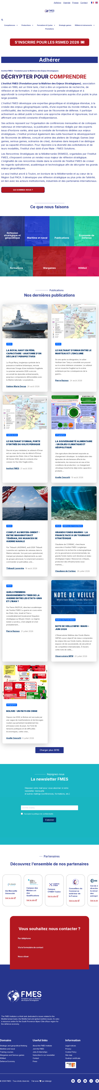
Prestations (49, 29)
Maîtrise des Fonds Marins (72, 526)
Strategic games (65, 25)
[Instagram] (91, 1081)
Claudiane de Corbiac (65, 571)
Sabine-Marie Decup (16, 386)
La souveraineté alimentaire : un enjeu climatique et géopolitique (73, 444)
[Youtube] (85, 1081)
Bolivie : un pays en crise (21, 711)
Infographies (60, 435)
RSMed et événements (83, 25)
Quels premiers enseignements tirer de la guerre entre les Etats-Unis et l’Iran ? (24, 597)
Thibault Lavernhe (15, 568)
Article (9, 344)
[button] (2, 20)
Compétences (9, 25)
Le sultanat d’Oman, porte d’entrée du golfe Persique (23, 443)
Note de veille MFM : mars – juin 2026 (72, 627)
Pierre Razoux (62, 380)
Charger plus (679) (49, 750)
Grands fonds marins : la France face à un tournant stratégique (72, 535)
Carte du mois (12, 435)
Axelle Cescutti (62, 477)
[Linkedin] (97, 1081)
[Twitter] (79, 1081)
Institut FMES (12, 468)
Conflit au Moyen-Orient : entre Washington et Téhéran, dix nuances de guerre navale (22, 537)
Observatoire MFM (64, 656)
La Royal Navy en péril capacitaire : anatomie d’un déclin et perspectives (23, 353)
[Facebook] (73, 1081)
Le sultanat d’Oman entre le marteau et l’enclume (73, 352)
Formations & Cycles (45, 25)
